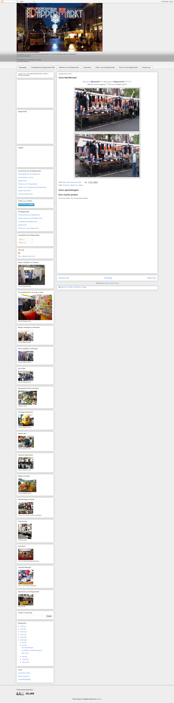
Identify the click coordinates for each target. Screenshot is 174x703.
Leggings (80, 185)
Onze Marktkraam (27, 647)
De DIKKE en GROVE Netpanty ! (32, 650)
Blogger (99, 699)
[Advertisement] (107, 259)
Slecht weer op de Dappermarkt (28, 228)
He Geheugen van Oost (25, 177)
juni (23, 645)
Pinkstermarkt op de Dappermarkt (29, 215)
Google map (146, 67)
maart (24, 659)
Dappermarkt (22, 181)
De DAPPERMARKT (24, 679)
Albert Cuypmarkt (23, 676)
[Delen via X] (93, 182)
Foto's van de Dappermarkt (128, 67)
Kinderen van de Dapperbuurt (27, 184)
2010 (22, 640)
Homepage (108, 278)
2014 (22, 629)
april (23, 656)
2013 (22, 631)
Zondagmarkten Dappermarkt (27, 221)
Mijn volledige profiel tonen (26, 256)
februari (24, 662)
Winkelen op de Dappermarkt (69, 67)
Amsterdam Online (24, 673)
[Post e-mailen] (85, 182)
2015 (22, 626)
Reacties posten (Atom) (112, 283)
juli (23, 642)
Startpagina (23, 67)
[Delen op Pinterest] (97, 182)
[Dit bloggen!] (91, 182)
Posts (23, 239)
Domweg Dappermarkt (25, 194)
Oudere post (151, 278)
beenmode (66, 185)
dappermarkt (73, 185)
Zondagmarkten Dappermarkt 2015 (43, 67)
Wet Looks (25, 653)
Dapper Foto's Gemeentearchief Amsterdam (32, 187)
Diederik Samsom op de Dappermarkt (30, 218)
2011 (22, 637)
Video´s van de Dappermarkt (105, 67)
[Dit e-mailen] (89, 182)
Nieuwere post (64, 278)
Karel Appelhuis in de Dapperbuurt (29, 174)
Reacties (24, 242)
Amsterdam (87, 67)
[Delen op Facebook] (95, 182)
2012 (22, 634)
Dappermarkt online (24, 190)
